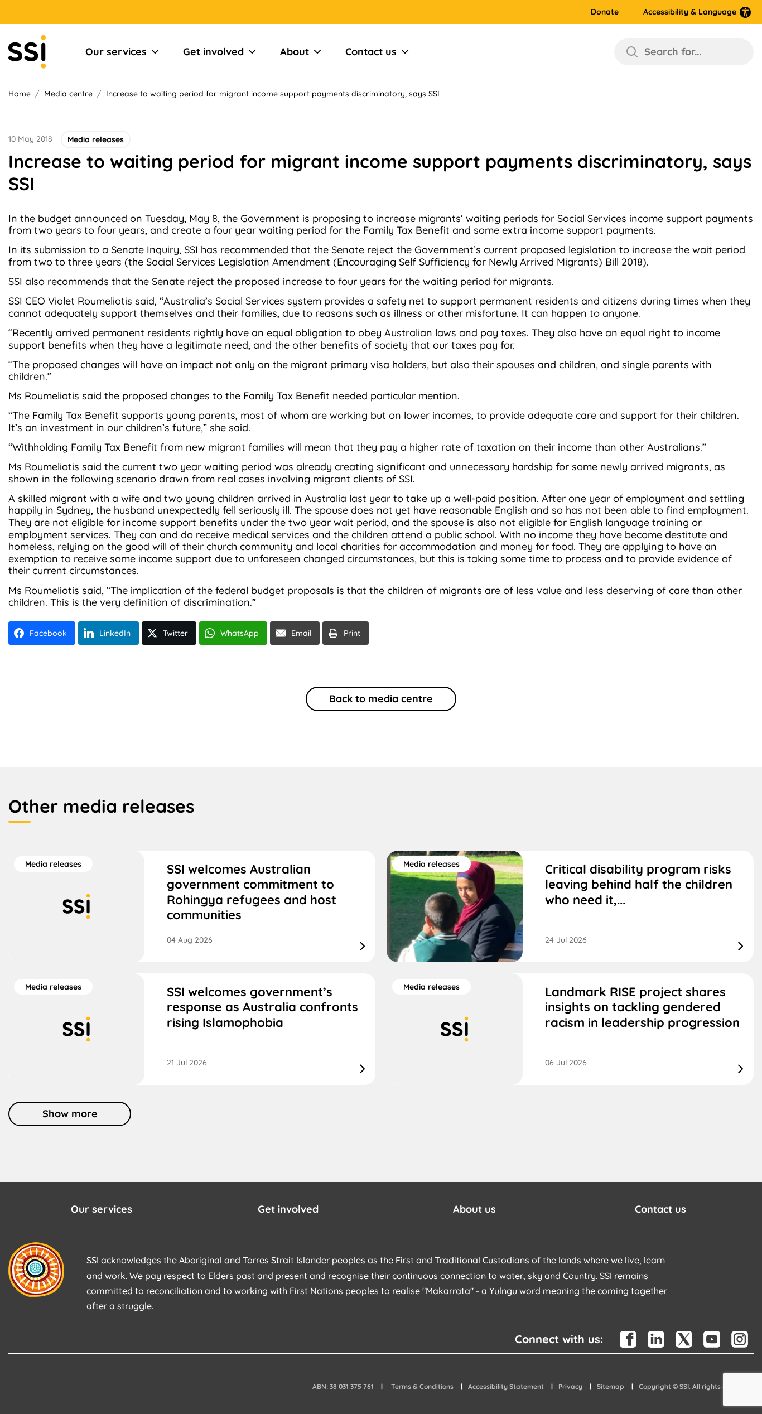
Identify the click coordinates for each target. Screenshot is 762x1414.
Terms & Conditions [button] (422, 1386)
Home (19, 94)
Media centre (68, 94)
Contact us (371, 51)
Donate (605, 12)
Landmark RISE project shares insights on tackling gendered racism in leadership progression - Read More (570, 1029)
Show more (70, 1113)
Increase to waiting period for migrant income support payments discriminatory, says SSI (273, 94)
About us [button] (474, 1209)
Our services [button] (101, 1209)
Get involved (213, 51)
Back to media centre (381, 698)
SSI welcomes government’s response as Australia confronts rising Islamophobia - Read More (191, 1029)
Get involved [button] (288, 1209)
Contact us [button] (660, 1209)
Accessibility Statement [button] (506, 1386)
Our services (116, 51)
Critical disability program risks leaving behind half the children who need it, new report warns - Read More (570, 906)
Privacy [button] (570, 1386)
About (294, 51)
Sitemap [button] (610, 1386)
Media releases (53, 864)
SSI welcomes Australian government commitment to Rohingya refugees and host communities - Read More (191, 906)
